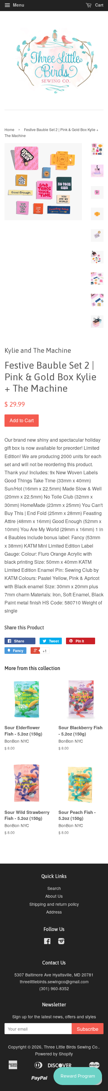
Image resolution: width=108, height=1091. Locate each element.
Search (54, 888)
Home (9, 129)
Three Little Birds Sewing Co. (71, 1047)
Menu (18, 5)
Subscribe (87, 1028)
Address (54, 912)
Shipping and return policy (54, 904)
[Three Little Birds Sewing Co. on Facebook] (47, 942)
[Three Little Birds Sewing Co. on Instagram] (61, 942)
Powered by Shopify (54, 1054)
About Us (54, 896)
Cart (99, 5)
